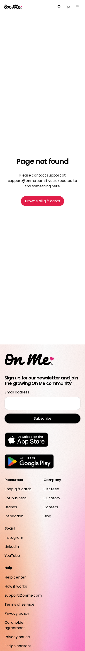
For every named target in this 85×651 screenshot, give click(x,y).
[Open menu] (77, 6)
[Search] (59, 6)
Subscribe (42, 418)
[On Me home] (13, 7)
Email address (17, 392)
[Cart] (68, 6)
